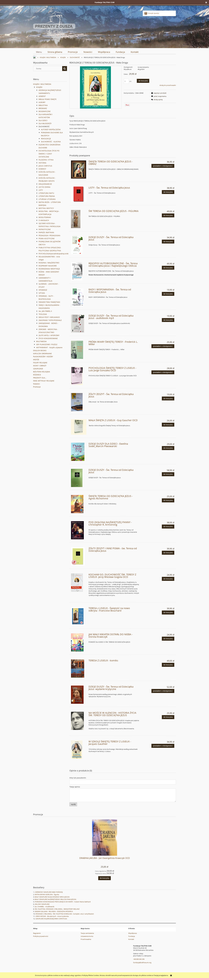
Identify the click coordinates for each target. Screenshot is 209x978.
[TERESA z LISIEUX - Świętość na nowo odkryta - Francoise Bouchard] (78, 616)
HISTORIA (42, 163)
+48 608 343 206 (138, 959)
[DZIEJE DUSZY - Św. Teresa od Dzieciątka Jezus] (78, 245)
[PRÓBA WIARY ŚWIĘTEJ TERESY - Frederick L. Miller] (78, 350)
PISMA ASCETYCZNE (47, 238)
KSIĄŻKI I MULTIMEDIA (42, 84)
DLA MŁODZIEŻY (45, 123)
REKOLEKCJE (46, 138)
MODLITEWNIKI (45, 217)
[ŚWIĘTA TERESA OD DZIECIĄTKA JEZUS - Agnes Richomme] (78, 504)
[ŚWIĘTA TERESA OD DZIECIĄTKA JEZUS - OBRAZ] (78, 169)
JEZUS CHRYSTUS (45, 166)
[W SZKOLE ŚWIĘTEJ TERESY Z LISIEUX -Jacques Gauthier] (78, 749)
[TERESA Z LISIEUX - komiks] (78, 668)
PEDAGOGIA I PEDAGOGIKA (49, 235)
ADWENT (42, 96)
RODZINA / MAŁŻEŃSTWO (49, 263)
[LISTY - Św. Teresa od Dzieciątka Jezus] (78, 194)
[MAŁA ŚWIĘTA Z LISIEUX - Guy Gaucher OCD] (78, 427)
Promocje (37, 387)
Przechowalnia (86, 939)
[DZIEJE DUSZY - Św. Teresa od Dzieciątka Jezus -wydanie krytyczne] (78, 695)
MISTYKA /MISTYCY (46, 208)
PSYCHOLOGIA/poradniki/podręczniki (53, 253)
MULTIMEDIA (41, 341)
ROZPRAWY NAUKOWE (48, 266)
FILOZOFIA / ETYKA (46, 160)
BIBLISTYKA (43, 105)
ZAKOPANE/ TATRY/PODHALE (50, 320)
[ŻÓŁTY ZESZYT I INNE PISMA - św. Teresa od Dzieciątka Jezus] (78, 556)
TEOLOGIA (43, 314)
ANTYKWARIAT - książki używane (49, 347)
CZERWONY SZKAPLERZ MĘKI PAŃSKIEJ (49, 892)
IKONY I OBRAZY (39, 365)
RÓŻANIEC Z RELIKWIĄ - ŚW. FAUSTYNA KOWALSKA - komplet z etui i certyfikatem (65, 914)
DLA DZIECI (43, 120)
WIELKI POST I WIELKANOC (49, 317)
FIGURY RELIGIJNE (40, 362)
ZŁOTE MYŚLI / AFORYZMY (49, 335)
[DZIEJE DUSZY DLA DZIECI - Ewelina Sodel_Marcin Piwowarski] (78, 452)
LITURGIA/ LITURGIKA (47, 199)
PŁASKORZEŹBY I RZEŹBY (43, 356)
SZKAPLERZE (38, 368)
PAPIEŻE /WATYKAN (46, 232)
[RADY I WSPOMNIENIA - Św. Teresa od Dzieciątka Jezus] (78, 297)
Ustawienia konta (87, 936)
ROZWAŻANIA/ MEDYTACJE (49, 269)
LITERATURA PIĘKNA (47, 196)
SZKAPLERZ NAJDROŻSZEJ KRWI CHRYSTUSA (51, 919)
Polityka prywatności (40, 936)
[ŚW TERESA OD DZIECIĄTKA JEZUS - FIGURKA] (78, 219)
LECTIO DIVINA (44, 187)
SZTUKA (42, 293)
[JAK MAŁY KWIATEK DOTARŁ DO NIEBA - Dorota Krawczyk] (78, 642)
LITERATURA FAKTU (46, 193)
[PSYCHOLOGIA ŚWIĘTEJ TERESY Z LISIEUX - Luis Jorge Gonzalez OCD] (78, 376)
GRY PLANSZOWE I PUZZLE (46, 344)
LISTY (41, 190)
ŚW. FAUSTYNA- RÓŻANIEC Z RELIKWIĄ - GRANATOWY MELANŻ (57, 909)
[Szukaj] (64, 68)
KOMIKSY (42, 169)
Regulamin (37, 933)
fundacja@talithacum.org (142, 962)
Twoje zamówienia (87, 933)
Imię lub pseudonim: (77, 778)
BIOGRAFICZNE (45, 111)
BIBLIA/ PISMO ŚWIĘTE (47, 99)
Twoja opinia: (74, 787)
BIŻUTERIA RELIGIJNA (41, 372)
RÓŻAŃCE (37, 375)
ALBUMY (42, 102)
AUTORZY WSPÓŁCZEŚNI (51, 129)
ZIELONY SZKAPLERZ (42, 904)
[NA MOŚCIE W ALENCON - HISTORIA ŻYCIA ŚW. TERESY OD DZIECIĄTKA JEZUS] (78, 721)
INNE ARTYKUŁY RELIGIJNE (43, 381)
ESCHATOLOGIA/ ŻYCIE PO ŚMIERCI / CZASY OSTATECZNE (49, 154)
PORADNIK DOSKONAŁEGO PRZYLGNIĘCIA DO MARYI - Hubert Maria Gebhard (63, 902)
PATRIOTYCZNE (45, 229)
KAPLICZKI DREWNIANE (42, 353)
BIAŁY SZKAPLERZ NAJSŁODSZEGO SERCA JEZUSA (52, 897)
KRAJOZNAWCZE (45, 184)
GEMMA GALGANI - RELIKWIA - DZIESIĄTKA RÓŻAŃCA (54, 911)
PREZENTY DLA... (39, 378)
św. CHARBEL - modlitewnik (44, 906)
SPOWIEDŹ (43, 290)
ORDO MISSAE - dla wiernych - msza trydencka (52, 916)
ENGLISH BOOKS (39, 350)
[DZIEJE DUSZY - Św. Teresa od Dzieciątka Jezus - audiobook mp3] (78, 324)
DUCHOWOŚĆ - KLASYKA (51, 141)
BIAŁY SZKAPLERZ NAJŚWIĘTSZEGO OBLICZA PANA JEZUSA (55, 899)
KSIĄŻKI (39, 87)
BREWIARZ (43, 108)
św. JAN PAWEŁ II (45, 311)
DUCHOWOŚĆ (44, 126)
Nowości (36, 384)
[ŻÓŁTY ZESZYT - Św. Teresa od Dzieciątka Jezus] (78, 402)
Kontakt (131, 939)
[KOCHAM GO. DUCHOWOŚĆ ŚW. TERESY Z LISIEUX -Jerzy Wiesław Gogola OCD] (78, 582)
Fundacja (131, 936)
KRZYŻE (36, 359)
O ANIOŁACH (44, 220)
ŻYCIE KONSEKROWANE (48, 338)
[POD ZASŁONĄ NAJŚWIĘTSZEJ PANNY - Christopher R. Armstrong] (78, 530)
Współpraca (132, 933)
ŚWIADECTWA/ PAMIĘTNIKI (49, 302)
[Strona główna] (54, 28)
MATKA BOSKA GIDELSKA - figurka (47, 894)
